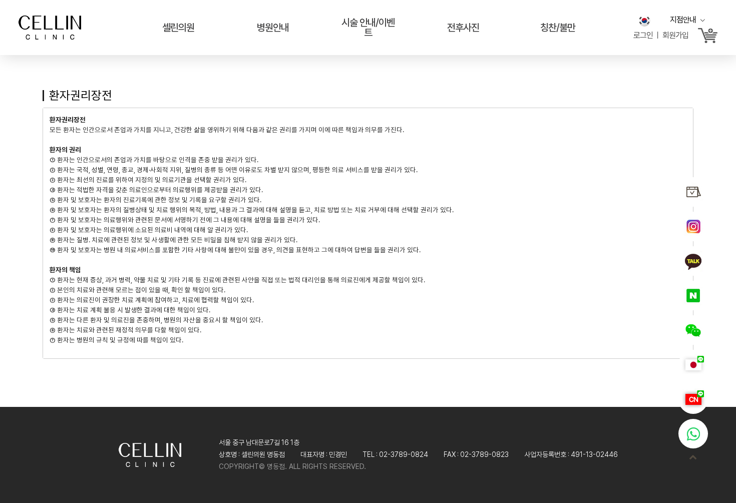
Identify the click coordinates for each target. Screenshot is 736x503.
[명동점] (50, 26)
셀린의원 (178, 28)
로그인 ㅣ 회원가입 (660, 35)
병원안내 (273, 28)
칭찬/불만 (557, 28)
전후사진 (463, 28)
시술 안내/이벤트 (368, 28)
